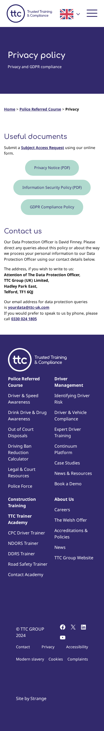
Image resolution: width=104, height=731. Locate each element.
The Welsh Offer (70, 520)
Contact (23, 646)
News (60, 547)
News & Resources (73, 473)
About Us (64, 499)
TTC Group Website (73, 558)
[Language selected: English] (70, 14)
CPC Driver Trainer (26, 533)
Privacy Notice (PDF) (52, 167)
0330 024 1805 (24, 318)
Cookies (56, 659)
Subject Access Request (42, 147)
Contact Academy (25, 574)
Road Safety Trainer (27, 564)
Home (9, 109)
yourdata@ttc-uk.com (28, 307)
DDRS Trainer (21, 554)
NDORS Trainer (23, 543)
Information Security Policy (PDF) (52, 187)
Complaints (77, 659)
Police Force (20, 486)
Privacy (48, 646)
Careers (62, 510)
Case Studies (67, 463)
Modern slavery (30, 659)
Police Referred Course (40, 109)
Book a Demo (68, 484)
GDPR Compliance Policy (52, 206)
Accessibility (77, 646)
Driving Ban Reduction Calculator (19, 452)
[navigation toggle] (92, 13)
